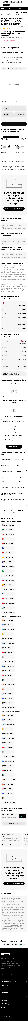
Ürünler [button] (3, 989)
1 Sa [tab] (3, 68)
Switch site (6, 4)
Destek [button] (3, 996)
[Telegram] (4, 1017)
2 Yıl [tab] (24, 68)
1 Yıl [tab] (20, 68)
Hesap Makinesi (9, 13)
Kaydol (21, 8)
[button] (17, 8)
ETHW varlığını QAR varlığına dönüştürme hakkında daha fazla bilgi (13, 373)
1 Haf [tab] (12, 68)
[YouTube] (9, 1017)
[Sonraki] (26, 944)
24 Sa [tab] (7, 68)
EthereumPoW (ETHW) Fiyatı (15, 156)
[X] (1, 1017)
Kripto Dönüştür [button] (6, 1004)
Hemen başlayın (6, 844)
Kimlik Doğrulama (9, 421)
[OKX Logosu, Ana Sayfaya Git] (5, 8)
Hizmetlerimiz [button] (5, 992)
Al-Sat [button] (3, 1007)
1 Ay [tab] (16, 68)
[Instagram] (6, 1017)
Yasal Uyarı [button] (4, 985)
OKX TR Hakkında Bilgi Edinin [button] (9, 981)
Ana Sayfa (2, 13)
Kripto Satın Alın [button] (6, 1000)
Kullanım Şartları (14, 925)
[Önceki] (2, 944)
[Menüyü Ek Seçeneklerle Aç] (26, 9)
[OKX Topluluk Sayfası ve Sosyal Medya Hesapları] (11, 1017)
